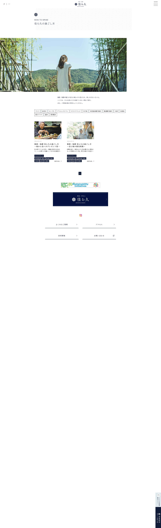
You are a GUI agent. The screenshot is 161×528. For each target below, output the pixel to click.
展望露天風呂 (108, 111)
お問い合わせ (99, 236)
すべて (37, 111)
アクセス (99, 224)
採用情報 (61, 236)
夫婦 (116, 111)
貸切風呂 (53, 115)
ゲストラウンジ (76, 111)
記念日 (44, 111)
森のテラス (38, 115)
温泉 (46, 115)
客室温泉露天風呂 (95, 111)
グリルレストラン (62, 111)
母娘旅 (122, 111)
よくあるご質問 (62, 224)
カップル (52, 111)
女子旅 (85, 111)
